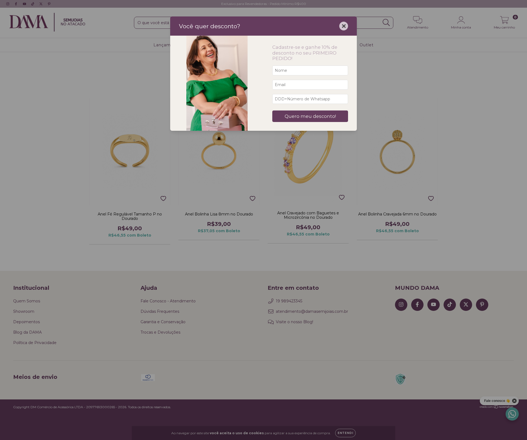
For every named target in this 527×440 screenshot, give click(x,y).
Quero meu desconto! (310, 116)
